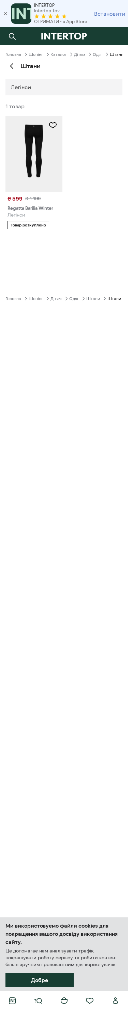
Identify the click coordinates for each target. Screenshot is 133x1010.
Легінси (21, 87)
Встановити (109, 13)
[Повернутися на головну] (64, 36)
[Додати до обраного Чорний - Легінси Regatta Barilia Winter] (53, 125)
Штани (93, 299)
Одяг (97, 54)
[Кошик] (64, 1001)
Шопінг (36, 54)
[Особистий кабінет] (115, 1001)
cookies (88, 925)
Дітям (79, 54)
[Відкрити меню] (38, 1001)
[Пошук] (12, 36)
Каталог (58, 54)
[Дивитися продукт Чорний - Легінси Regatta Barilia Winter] (33, 154)
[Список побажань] (90, 1001)
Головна (13, 54)
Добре (39, 980)
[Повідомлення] (115, 36)
